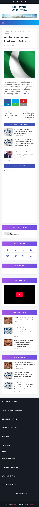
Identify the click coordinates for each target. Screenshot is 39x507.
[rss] (23, 250)
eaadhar (15, 504)
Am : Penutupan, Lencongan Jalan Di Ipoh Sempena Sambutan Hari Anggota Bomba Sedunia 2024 (23, 343)
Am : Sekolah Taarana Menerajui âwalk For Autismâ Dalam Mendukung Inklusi (23, 131)
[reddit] (7, 256)
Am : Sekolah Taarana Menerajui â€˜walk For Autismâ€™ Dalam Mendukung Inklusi (24, 331)
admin (7, 45)
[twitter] (17, 2)
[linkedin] (31, 250)
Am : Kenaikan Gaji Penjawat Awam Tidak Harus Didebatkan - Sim (24, 320)
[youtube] (31, 256)
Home (6, 31)
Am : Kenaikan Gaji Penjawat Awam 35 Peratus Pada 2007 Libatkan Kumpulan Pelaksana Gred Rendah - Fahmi (24, 143)
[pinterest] (25, 2)
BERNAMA (25, 94)
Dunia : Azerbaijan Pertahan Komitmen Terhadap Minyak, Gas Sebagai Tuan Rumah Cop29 (23, 155)
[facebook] (13, 2)
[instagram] (21, 2)
